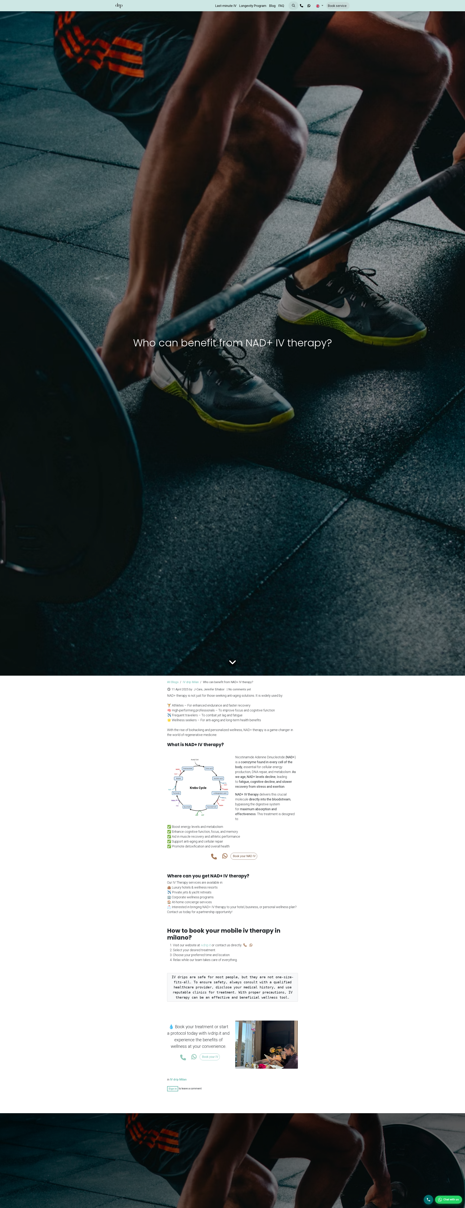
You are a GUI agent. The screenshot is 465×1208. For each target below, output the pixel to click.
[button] (293, 5)
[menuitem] (226, 6)
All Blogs (173, 682)
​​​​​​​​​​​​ (225, 856)
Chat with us (451, 1199)
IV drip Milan (191, 682)
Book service (338, 6)
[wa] (309, 5)
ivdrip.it (205, 945)
